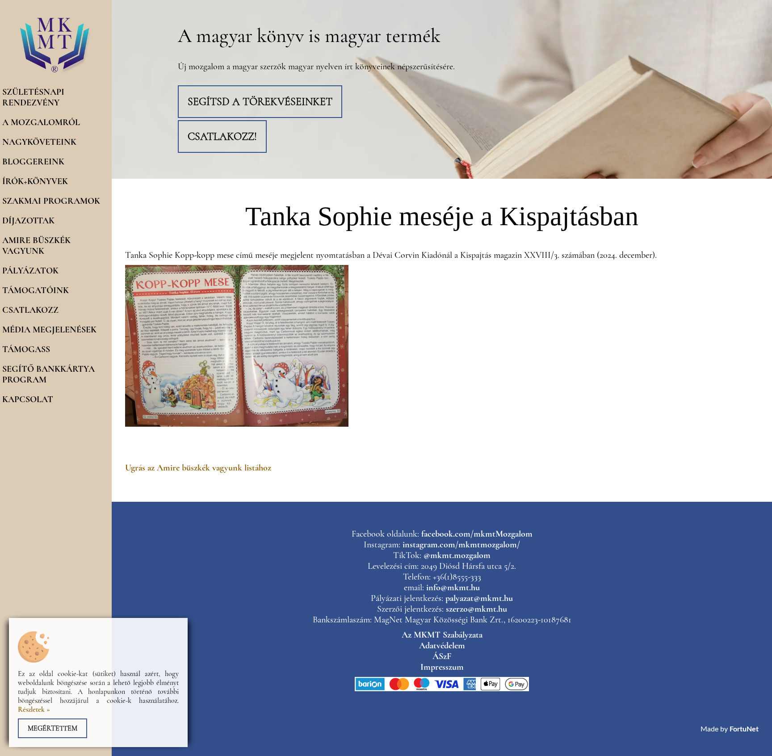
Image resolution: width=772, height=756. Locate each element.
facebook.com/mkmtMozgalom (477, 534)
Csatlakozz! (222, 136)
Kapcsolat (27, 399)
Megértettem (52, 728)
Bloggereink (33, 161)
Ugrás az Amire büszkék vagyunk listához (198, 467)
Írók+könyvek (35, 181)
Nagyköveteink (39, 142)
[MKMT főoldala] (56, 72)
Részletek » (34, 709)
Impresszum (442, 667)
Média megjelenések (49, 329)
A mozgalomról (41, 122)
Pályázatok (30, 270)
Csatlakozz (30, 310)
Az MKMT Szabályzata (442, 635)
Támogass (26, 349)
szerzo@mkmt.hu (476, 609)
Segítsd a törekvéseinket (260, 101)
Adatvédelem (442, 645)
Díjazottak (28, 220)
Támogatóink (35, 290)
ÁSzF (441, 656)
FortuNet (744, 729)
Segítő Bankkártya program (48, 374)
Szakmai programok (51, 201)
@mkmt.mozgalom (457, 555)
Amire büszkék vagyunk (36, 245)
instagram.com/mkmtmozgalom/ (461, 544)
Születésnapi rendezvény (33, 97)
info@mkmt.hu (453, 587)
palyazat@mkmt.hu (479, 598)
